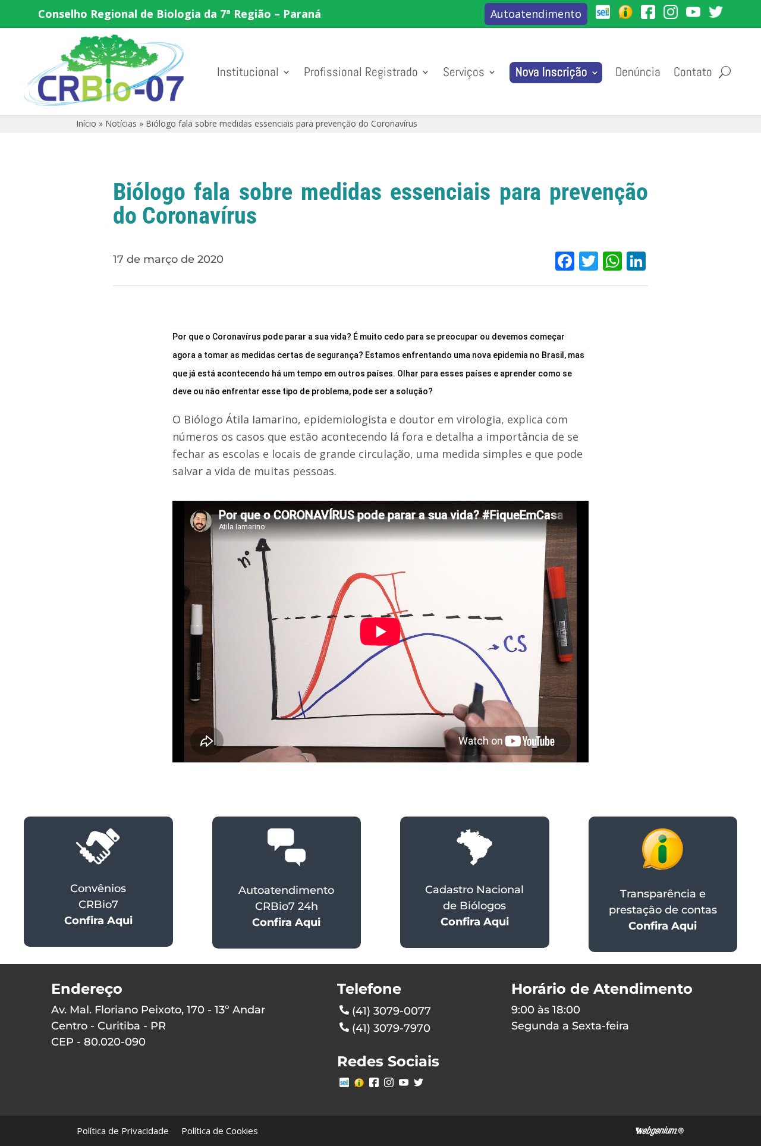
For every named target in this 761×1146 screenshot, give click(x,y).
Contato (693, 72)
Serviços (464, 72)
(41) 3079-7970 (391, 1028)
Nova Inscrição (551, 72)
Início (86, 123)
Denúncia (638, 72)
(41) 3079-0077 (391, 1011)
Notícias (121, 123)
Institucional (248, 72)
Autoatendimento (535, 14)
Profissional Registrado (361, 72)
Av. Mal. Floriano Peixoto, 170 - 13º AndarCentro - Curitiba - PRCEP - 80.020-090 (158, 1025)
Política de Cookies (219, 1130)
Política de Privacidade (123, 1130)
